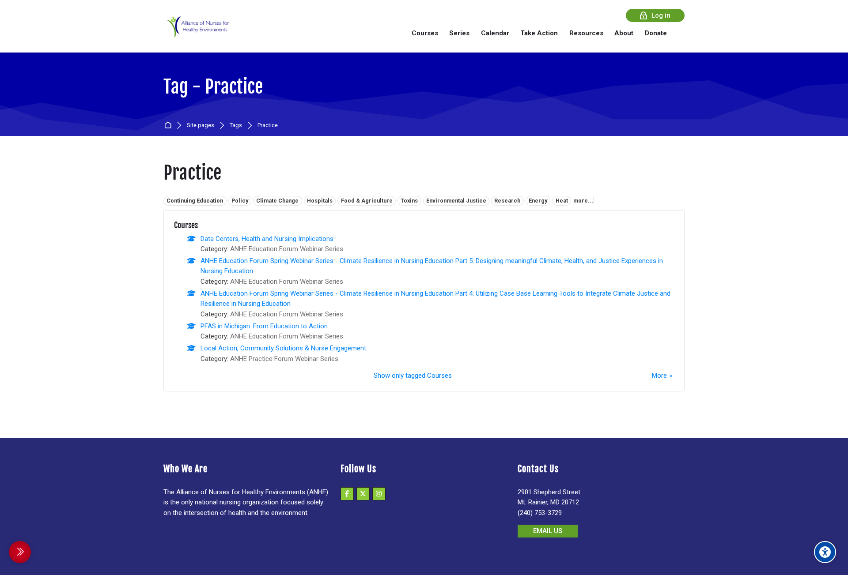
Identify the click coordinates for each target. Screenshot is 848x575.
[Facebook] (347, 493)
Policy (239, 200)
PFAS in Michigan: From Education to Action (264, 326)
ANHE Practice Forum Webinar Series (284, 359)
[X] (363, 493)
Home (169, 125)
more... (583, 200)
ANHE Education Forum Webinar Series (286, 249)
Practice (267, 125)
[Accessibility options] (825, 552)
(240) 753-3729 (540, 513)
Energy (538, 200)
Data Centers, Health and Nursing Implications (267, 239)
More (659, 376)
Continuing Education (195, 200)
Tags (236, 125)
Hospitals (320, 200)
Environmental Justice (456, 200)
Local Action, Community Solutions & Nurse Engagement (283, 348)
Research (507, 200)
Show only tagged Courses (413, 376)
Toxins (409, 200)
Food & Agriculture (367, 200)
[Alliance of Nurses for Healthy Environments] (197, 33)
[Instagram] (379, 493)
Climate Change (277, 200)
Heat (562, 200)
